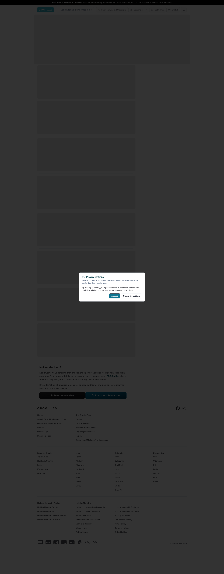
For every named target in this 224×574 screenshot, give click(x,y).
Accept (114, 296)
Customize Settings (131, 296)
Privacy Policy (91, 290)
